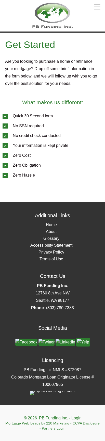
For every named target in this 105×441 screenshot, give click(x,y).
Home (51, 225)
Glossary (51, 238)
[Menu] (97, 7)
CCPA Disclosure (86, 423)
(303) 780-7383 (60, 308)
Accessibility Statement (51, 245)
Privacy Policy (51, 252)
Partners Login (53, 428)
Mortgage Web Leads (22, 423)
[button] (26, 342)
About (51, 231)
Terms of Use (51, 259)
